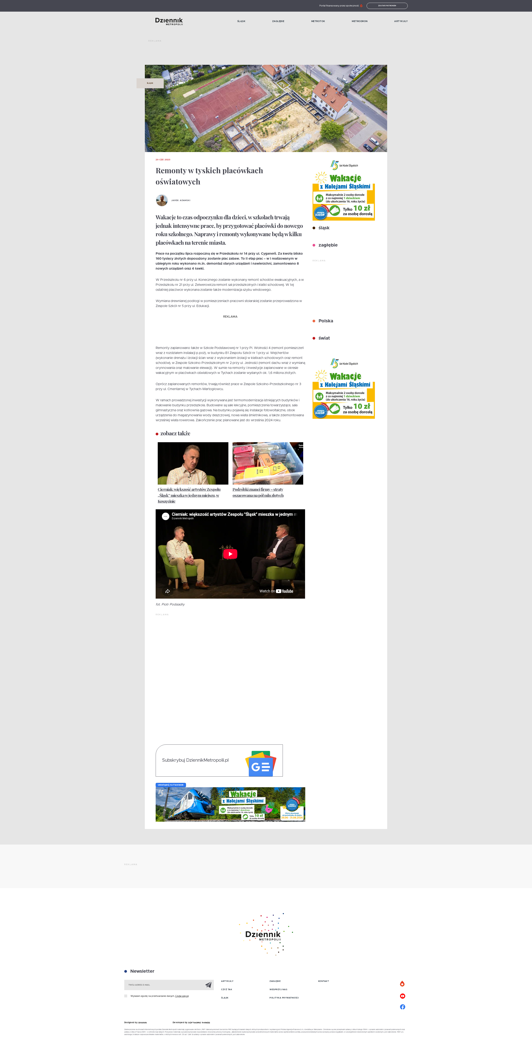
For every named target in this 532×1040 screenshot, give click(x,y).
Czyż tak (226, 989)
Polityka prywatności (284, 998)
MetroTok (318, 21)
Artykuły (401, 21)
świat (323, 338)
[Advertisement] (224, 54)
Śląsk (241, 21)
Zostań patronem (387, 6)
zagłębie (327, 245)
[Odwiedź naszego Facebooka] (402, 1006)
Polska (325, 321)
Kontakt (323, 981)
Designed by (131, 1023)
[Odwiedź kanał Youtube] (402, 995)
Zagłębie (278, 21)
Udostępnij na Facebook (171, 785)
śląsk (323, 228)
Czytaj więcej (182, 996)
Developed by (180, 1023)
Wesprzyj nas (278, 989)
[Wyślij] (208, 984)
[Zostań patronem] (402, 984)
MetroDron (360, 21)
